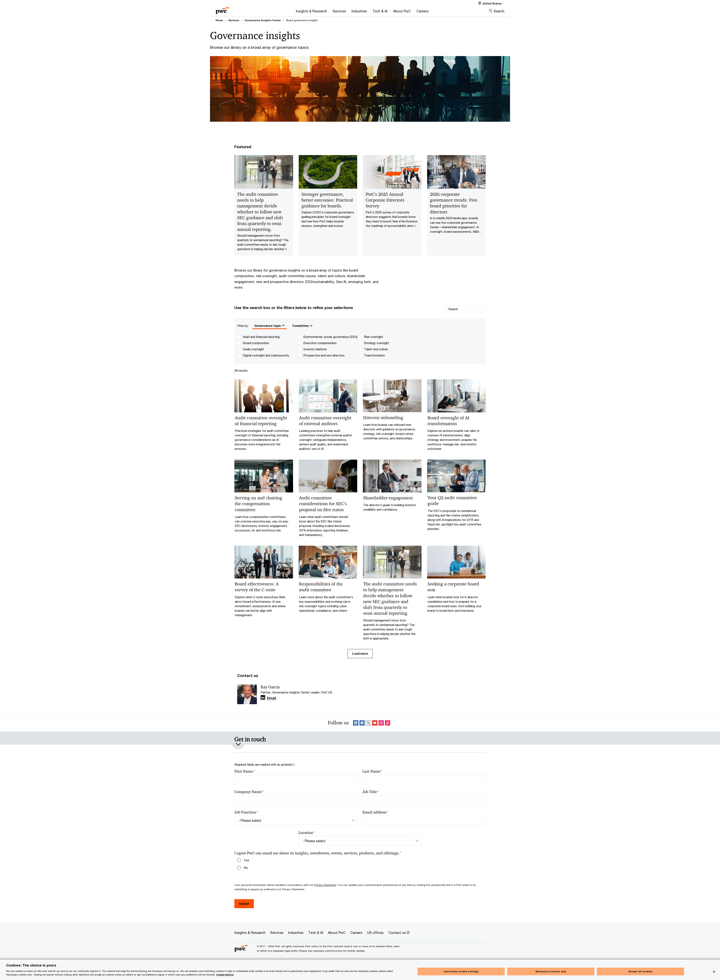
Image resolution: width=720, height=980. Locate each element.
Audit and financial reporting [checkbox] (261, 336)
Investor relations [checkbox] (315, 349)
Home (219, 20)
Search (499, 11)
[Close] (714, 971)
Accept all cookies (640, 971)
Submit (244, 903)
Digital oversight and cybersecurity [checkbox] (266, 355)
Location (306, 832)
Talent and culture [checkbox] (376, 349)
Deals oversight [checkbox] (253, 349)
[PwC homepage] (222, 9)
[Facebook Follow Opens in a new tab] (362, 723)
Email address (375, 812)
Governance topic (268, 325)
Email (271, 698)
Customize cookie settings (461, 971)
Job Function (246, 812)
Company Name (249, 791)
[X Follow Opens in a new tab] (368, 723)
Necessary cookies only (551, 971)
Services (233, 20)
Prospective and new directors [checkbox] (324, 355)
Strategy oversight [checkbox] (376, 343)
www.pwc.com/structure (327, 950)
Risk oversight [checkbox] (373, 336)
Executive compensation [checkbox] (320, 343)
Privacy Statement (325, 884)
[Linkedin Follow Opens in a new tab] (263, 697)
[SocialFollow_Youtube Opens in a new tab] (374, 723)
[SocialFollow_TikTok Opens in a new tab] (387, 723)
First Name (244, 771)
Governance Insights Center (263, 20)
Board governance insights (302, 20)
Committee (301, 325)
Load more (360, 653)
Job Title (370, 791)
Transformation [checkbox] (374, 355)
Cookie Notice (225, 974)
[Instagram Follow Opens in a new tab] (381, 723)
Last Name (372, 771)
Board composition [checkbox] (256, 343)
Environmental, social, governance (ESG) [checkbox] (330, 336)
